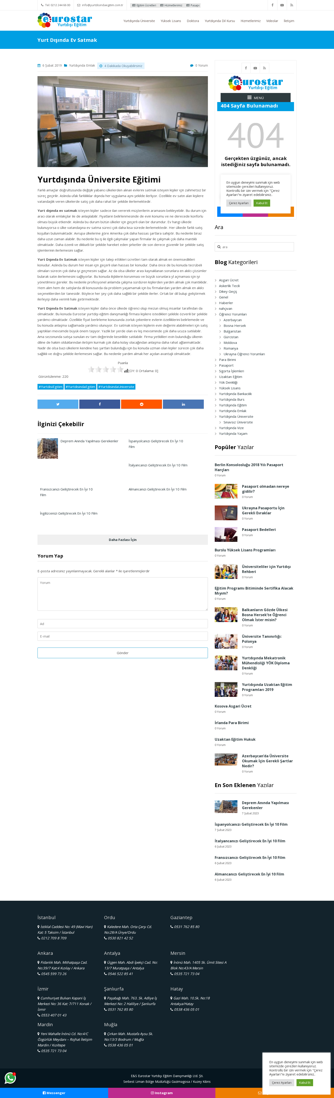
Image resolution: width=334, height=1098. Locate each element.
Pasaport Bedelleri (259, 529)
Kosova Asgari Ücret (233, 706)
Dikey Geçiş (228, 291)
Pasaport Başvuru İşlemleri (180, 5)
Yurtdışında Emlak (82, 65)
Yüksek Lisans (171, 21)
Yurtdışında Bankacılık (235, 393)
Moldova (230, 342)
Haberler (226, 302)
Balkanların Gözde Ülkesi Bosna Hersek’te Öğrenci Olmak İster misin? (265, 614)
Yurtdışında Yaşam (233, 433)
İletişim (289, 21)
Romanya (231, 348)
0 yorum (201, 65)
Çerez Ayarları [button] (282, 1082)
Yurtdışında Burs (231, 399)
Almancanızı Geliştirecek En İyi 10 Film (249, 874)
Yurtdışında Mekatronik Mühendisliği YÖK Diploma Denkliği (266, 662)
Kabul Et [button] (304, 1082)
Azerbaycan (233, 320)
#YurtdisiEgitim (50, 386)
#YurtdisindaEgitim (80, 386)
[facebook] (272, 5)
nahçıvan (225, 308)
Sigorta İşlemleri (231, 371)
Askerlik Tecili (229, 285)
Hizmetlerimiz (146, 5)
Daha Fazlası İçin (123, 539)
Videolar (272, 21)
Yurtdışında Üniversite (139, 21)
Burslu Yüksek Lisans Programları (245, 550)
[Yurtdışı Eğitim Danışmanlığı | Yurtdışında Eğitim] (64, 20)
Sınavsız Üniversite (238, 422)
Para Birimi (227, 359)
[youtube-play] (282, 5)
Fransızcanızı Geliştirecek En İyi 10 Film (250, 857)
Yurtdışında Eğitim (233, 405)
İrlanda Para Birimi (232, 722)
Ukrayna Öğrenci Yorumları (244, 354)
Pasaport (226, 365)
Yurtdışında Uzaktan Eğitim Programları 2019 (267, 687)
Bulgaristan (232, 331)
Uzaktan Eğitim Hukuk (235, 739)
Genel (223, 297)
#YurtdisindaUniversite (116, 386)
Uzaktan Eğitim (230, 376)
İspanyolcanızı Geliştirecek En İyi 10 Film (251, 824)
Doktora (193, 21)
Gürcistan (231, 337)
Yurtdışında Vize (231, 427)
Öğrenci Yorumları (233, 314)
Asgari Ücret (229, 280)
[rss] (292, 5)
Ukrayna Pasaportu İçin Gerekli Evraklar (263, 510)
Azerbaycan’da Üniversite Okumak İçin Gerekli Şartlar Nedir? (267, 760)
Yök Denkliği (228, 382)
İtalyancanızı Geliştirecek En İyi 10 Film (250, 840)
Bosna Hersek (235, 325)
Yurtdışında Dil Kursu (220, 21)
